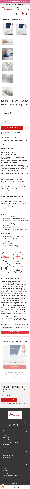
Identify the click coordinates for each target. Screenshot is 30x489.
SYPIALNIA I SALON (15, 19)
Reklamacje (6, 444)
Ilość (2, 118)
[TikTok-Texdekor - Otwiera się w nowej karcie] (17, 425)
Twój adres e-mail (5, 395)
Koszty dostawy (7, 437)
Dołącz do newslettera (9, 399)
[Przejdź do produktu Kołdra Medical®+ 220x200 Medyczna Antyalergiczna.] (15, 357)
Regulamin (5, 470)
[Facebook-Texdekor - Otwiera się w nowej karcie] (6, 425)
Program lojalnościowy (9, 460)
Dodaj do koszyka (13, 127)
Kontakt (5, 435)
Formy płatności (7, 439)
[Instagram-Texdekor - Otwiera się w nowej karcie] (14, 425)
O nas (4, 468)
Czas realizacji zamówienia (10, 475)
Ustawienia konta (7, 457)
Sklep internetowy (13, 487)
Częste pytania (7, 446)
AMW (2, 108)
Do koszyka (14, 366)
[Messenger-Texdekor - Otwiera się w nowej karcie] (10, 425)
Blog (4, 477)
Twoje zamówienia (8, 455)
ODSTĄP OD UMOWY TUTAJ (10, 442)
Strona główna (5, 19)
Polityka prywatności (8, 473)
